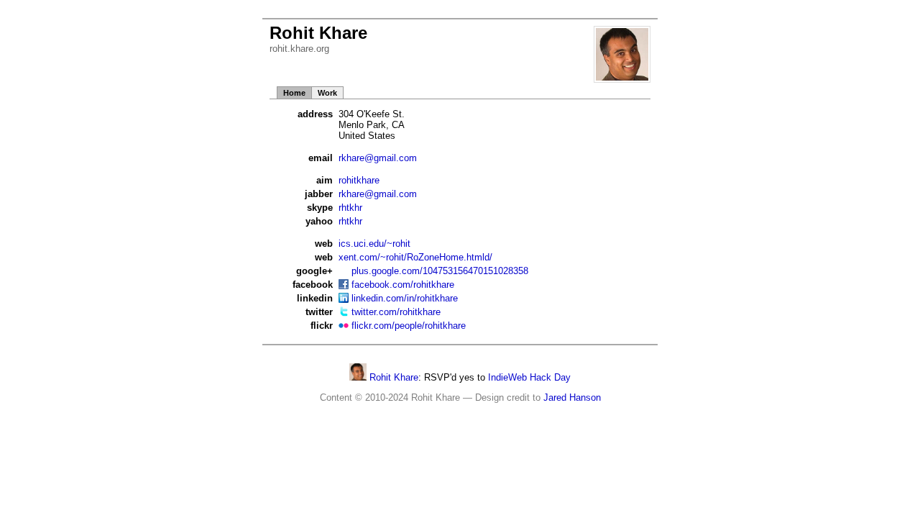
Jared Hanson (572, 397)
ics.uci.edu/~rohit (374, 243)
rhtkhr (350, 207)
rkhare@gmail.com (378, 158)
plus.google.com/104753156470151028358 (439, 270)
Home (294, 92)
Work (327, 92)
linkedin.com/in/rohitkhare (404, 298)
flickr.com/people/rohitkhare (408, 325)
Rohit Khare (392, 377)
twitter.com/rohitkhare (396, 311)
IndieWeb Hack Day (529, 377)
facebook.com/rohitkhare (402, 284)
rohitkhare (359, 180)
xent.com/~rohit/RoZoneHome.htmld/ (415, 257)
